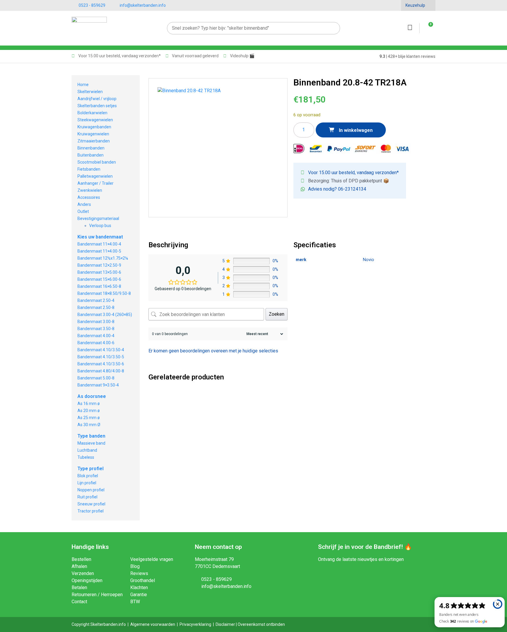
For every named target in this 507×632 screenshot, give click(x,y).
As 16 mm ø (88, 403)
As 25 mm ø (88, 417)
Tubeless (85, 457)
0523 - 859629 (92, 5)
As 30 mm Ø (88, 424)
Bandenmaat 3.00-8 (95, 321)
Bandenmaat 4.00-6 (95, 342)
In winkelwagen (355, 130)
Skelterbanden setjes (97, 105)
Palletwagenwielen (95, 176)
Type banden (91, 436)
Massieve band (91, 443)
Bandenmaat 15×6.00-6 (99, 279)
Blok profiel (87, 475)
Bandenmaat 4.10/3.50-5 (100, 356)
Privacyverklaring (195, 624)
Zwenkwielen (89, 190)
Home (83, 84)
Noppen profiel (90, 490)
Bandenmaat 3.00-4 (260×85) (104, 314)
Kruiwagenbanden (94, 127)
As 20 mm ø (88, 410)
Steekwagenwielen (95, 119)
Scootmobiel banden (96, 162)
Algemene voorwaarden (152, 624)
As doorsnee (91, 396)
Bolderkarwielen (92, 112)
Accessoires (88, 197)
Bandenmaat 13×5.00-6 (99, 272)
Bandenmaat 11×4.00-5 (99, 251)
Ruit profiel (87, 497)
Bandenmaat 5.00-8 (95, 378)
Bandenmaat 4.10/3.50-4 (100, 349)
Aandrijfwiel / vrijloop (96, 98)
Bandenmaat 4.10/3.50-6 (100, 364)
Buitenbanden (90, 155)
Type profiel (90, 468)
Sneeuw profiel (91, 504)
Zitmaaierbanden (93, 141)
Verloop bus (100, 225)
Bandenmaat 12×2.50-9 (99, 265)
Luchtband (87, 450)
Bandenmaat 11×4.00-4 (99, 244)
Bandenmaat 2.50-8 (95, 307)
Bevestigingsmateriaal (98, 218)
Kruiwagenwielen (93, 134)
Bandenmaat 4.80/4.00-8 (100, 371)
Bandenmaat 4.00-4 (95, 335)
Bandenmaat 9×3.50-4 (98, 385)
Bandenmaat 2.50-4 (95, 300)
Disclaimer (225, 624)
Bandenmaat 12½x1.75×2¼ (102, 258)
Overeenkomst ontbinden (261, 624)
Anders (84, 204)
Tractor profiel (90, 511)
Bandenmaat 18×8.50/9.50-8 (104, 293)
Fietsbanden (88, 169)
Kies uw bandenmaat (100, 237)
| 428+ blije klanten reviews (407, 56)
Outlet (83, 211)
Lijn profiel (86, 482)
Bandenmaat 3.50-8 (95, 328)
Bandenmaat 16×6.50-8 (99, 286)
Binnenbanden (90, 148)
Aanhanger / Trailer (95, 183)
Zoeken (276, 314)
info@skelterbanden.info (143, 5)
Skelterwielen (90, 91)
